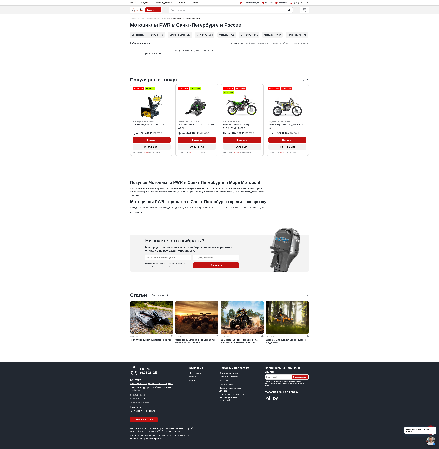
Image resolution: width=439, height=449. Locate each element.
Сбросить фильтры (152, 53)
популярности (236, 43)
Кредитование (226, 384)
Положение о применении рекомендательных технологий (232, 397)
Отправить (216, 265)
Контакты (182, 3)
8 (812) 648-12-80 (138, 395)
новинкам (263, 43)
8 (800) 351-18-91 (138, 398)
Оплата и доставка (163, 3)
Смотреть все (157, 295)
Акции (144, 3)
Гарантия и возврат (229, 377)
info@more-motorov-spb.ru (142, 411)
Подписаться (300, 377)
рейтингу (250, 43)
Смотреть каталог (144, 419)
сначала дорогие (300, 43)
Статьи (195, 3)
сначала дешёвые (280, 43)
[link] (187, 18)
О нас (133, 3)
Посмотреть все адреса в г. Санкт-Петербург (151, 383)
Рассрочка (224, 380)
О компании (195, 373)
